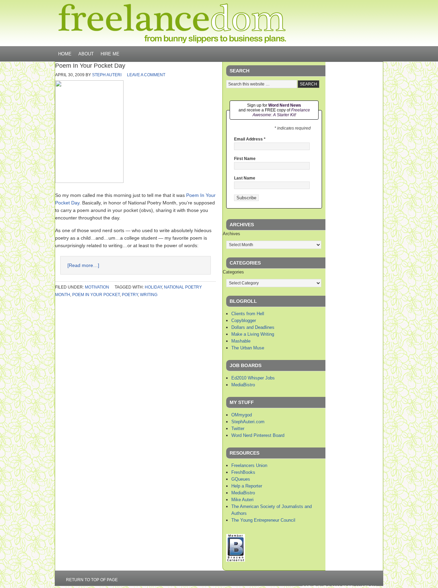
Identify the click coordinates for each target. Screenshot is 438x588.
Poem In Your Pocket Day (90, 65)
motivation (97, 287)
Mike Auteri (242, 499)
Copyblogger (243, 320)
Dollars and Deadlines (252, 327)
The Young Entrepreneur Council (263, 520)
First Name (245, 159)
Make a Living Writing (252, 334)
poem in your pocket (96, 294)
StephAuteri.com (248, 421)
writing (148, 294)
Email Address (250, 139)
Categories (233, 272)
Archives (231, 233)
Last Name (244, 178)
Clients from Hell (247, 313)
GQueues (240, 479)
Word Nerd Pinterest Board (257, 435)
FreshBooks (243, 472)
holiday (153, 287)
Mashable (240, 341)
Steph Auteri (106, 74)
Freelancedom (172, 23)
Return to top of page (92, 579)
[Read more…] (83, 265)
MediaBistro (243, 384)
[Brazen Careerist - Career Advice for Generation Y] (235, 560)
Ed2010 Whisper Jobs (253, 377)
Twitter (237, 428)
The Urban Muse (247, 347)
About (86, 53)
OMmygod (241, 414)
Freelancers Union (249, 465)
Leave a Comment (146, 74)
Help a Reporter (246, 486)
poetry (130, 294)
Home (65, 53)
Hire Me (110, 53)
